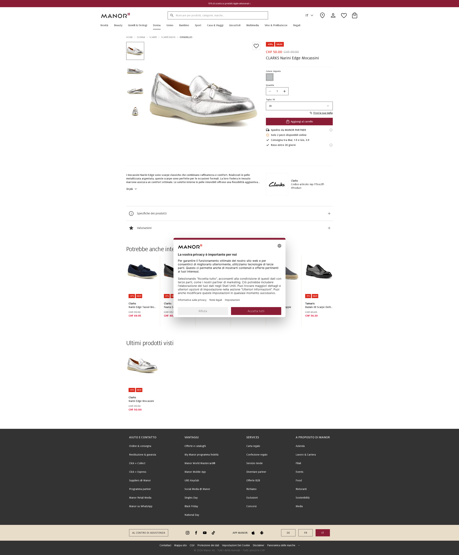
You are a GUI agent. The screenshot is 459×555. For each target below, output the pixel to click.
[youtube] (204, 532)
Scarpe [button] (153, 37)
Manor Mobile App (195, 471)
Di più (129, 189)
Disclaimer (258, 545)
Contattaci (165, 545)
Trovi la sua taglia (323, 113)
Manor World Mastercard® (199, 463)
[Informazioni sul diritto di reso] (331, 145)
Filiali (298, 463)
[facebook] (196, 532)
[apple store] (253, 532)
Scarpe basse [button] (168, 37)
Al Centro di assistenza (148, 532)
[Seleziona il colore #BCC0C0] (269, 77)
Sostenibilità (302, 497)
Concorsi (251, 506)
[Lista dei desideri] (256, 46)
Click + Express (137, 471)
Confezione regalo (257, 454)
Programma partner (140, 489)
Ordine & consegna (140, 446)
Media (299, 506)
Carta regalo (253, 446)
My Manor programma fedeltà (201, 454)
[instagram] (187, 532)
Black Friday (191, 506)
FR (305, 532)
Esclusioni (252, 497)
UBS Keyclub (191, 480)
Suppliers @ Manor (140, 480)
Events (299, 471)
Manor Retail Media (140, 497)
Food (299, 480)
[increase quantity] (284, 91)
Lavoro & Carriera (306, 454)
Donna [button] (141, 37)
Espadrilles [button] (186, 37)
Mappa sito (180, 545)
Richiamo (251, 489)
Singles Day (191, 497)
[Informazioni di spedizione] (331, 130)
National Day (191, 514)
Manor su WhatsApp (140, 506)
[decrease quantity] (270, 91)
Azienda (300, 446)
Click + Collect (137, 463)
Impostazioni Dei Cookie (236, 545)
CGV (192, 545)
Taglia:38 (270, 99)
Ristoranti (301, 489)
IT (307, 15)
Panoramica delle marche (281, 545)
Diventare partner (256, 471)
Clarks (294, 180)
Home (129, 37)
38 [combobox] (270, 106)
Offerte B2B (253, 480)
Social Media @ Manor (197, 489)
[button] (105, 25)
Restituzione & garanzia (142, 454)
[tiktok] (213, 532)
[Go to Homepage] (115, 15)
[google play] (261, 532)
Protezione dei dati (208, 545)
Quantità (270, 85)
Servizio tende (254, 463)
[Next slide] (320, 292)
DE (288, 532)
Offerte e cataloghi (195, 446)
